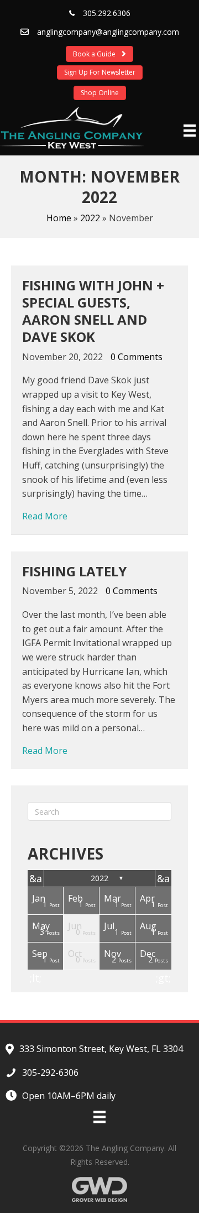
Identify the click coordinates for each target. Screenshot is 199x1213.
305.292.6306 (106, 13)
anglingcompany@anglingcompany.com (108, 32)
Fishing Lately (74, 571)
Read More (44, 515)
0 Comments (137, 357)
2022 (90, 218)
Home (58, 218)
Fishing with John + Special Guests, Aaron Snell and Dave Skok (93, 311)
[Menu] (189, 130)
